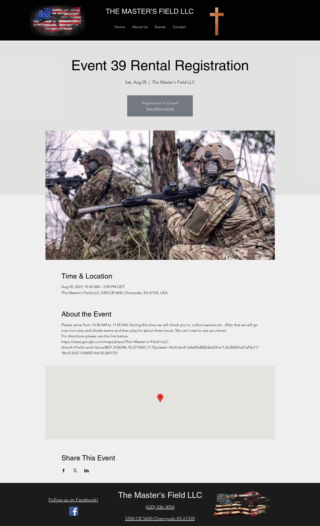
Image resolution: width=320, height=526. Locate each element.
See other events (160, 108)
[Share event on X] (75, 470)
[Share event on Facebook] (63, 470)
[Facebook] (73, 511)
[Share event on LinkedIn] (86, 470)
